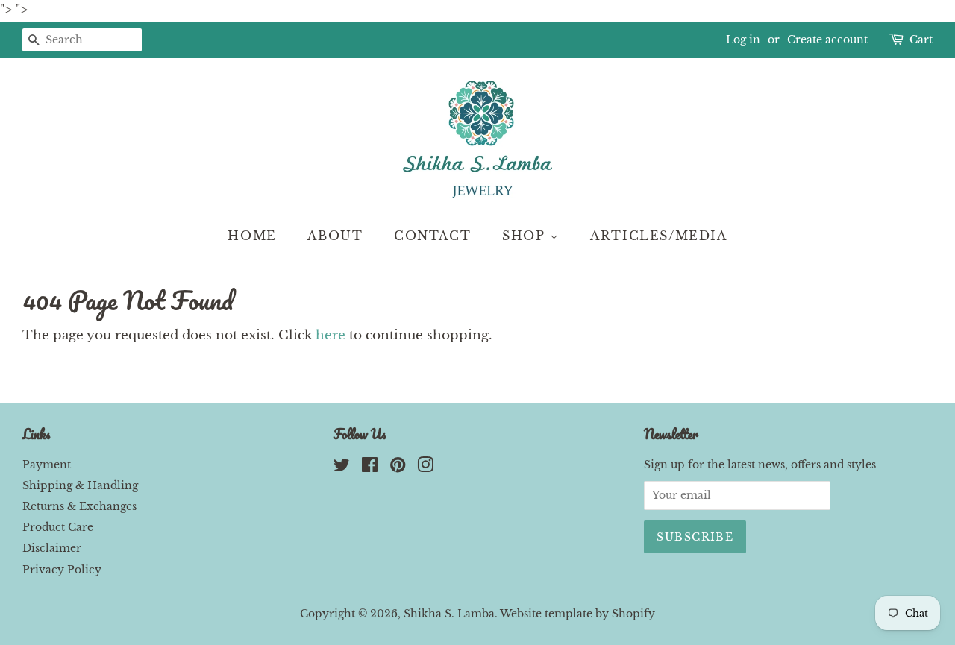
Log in (743, 39)
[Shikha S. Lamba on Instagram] (425, 467)
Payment (46, 464)
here (330, 335)
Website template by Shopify (577, 613)
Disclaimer (51, 548)
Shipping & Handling (80, 485)
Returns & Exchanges (79, 506)
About (335, 235)
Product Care (57, 527)
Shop (526, 235)
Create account (827, 39)
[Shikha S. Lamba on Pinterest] (397, 467)
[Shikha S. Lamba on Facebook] (369, 467)
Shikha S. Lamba (449, 613)
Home (252, 235)
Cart (921, 39)
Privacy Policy (61, 569)
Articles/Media (658, 235)
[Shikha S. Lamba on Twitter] (342, 467)
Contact (432, 235)
